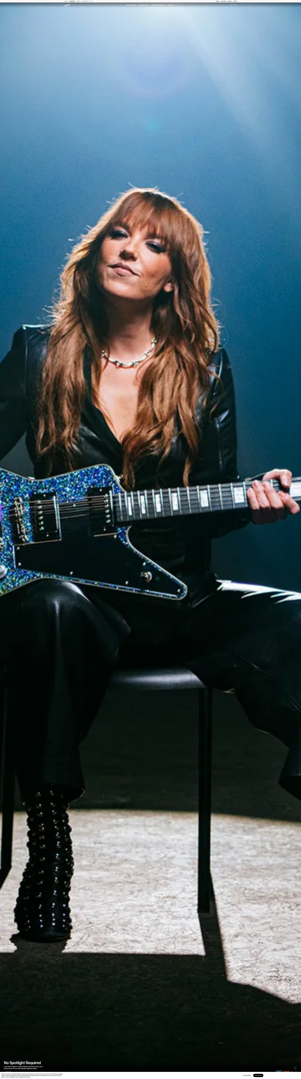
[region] (150, 1075)
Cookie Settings (247, 1075)
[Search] (231, 5)
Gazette (235, 1)
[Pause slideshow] (295, 1068)
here (28, 1077)
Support (230, 1)
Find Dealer (223, 1)
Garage (217, 1)
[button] (236, 5)
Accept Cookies (258, 1075)
